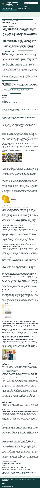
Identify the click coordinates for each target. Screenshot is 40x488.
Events (14, 8)
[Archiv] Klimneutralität (23, 473)
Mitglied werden (5, 480)
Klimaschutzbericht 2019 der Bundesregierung (10, 80)
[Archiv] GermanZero (23, 472)
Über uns (23, 8)
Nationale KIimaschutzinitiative (15, 180)
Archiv (15, 479)
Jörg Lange (16, 20)
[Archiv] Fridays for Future (33, 109)
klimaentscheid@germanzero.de (12, 370)
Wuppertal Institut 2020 (21, 64)
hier (29, 469)
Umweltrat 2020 (19, 61)
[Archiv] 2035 (19, 109)
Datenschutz (8, 479)
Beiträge (9, 8)
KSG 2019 (35, 70)
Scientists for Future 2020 (10, 64)
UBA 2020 (24, 66)
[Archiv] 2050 (25, 109)
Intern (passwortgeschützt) (21, 479)
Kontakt (12, 479)
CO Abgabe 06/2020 (15, 76)
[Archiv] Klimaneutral (5, 110)
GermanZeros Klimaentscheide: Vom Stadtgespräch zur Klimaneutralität (19, 117)
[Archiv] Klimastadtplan (14, 473)
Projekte (28, 8)
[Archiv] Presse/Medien (9, 109)
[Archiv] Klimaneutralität (14, 110)
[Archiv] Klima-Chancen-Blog (10, 472)
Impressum (4, 479)
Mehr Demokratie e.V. (31, 250)
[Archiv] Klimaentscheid (31, 472)
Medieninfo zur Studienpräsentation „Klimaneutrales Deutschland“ (17, 19)
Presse (18, 8)
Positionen (3, 8)
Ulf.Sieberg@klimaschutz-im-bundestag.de (9, 102)
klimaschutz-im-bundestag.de (15, 93)
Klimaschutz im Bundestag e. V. (11, 3)
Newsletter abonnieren (31, 479)
